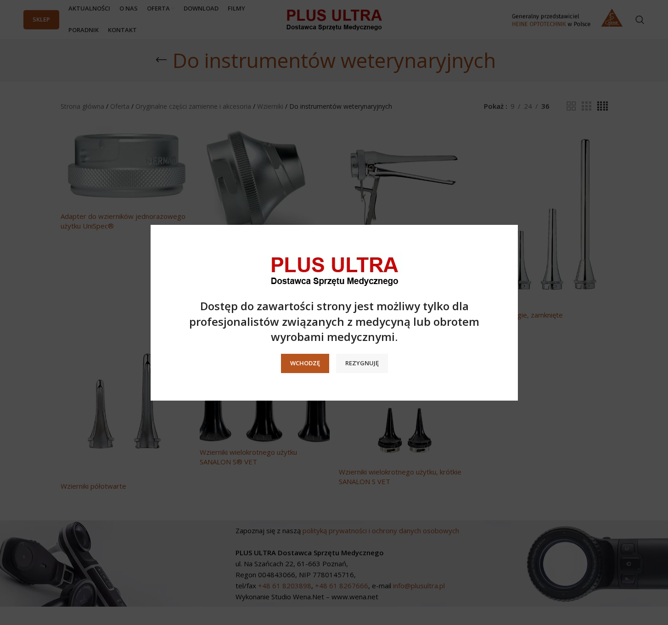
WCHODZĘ (305, 363)
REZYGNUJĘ (361, 363)
